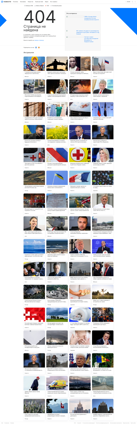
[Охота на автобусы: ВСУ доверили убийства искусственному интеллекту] (57, 272)
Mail (2, 423)
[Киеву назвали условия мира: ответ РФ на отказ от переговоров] (102, 204)
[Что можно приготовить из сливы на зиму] (102, 181)
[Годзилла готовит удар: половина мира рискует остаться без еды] (34, 250)
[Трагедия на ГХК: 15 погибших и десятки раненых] (34, 158)
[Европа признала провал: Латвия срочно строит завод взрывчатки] (80, 204)
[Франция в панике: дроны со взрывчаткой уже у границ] (80, 181)
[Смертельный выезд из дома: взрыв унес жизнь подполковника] (57, 386)
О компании (6, 423)
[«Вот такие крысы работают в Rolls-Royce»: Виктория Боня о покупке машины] (34, 227)
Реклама (12, 423)
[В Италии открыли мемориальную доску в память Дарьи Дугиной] (57, 204)
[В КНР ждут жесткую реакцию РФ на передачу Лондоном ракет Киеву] (57, 227)
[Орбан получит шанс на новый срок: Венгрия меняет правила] (102, 250)
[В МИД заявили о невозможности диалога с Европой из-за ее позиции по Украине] (102, 409)
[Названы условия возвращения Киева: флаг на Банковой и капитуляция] (57, 181)
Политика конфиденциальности (102, 423)
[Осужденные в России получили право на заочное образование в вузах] (34, 113)
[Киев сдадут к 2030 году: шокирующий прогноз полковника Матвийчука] (80, 386)
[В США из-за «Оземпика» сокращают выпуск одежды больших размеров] (57, 113)
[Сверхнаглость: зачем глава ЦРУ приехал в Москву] (102, 113)
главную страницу (39, 40)
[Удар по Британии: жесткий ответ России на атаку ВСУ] (102, 67)
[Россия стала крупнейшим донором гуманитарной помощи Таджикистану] (57, 158)
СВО (48, 5)
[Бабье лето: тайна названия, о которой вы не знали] (102, 295)
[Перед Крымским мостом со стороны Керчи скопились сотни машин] (102, 386)
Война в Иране (40, 5)
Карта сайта (133, 423)
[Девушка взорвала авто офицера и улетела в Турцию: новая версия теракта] (80, 158)
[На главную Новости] (7, 1)
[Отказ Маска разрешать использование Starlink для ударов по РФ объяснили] (102, 341)
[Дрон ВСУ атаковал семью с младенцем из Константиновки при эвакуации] (57, 364)
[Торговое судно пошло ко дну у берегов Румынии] (57, 250)
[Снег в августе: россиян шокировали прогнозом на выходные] (34, 409)
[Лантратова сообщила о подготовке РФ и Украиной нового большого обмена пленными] (102, 135)
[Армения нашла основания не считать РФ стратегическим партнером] (80, 135)
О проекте (79, 423)
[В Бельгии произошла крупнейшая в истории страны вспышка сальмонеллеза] (80, 295)
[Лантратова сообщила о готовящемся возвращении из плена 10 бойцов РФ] (34, 364)
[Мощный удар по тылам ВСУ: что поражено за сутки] (34, 204)
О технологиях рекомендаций (89, 423)
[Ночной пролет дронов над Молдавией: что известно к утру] (102, 364)
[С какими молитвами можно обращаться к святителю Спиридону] (34, 67)
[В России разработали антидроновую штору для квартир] (34, 341)
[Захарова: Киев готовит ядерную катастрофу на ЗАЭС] (102, 158)
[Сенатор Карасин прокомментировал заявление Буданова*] (80, 227)
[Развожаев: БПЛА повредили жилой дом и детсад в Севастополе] (102, 318)
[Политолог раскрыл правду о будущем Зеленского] (34, 135)
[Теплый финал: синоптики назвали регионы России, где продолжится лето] (34, 181)
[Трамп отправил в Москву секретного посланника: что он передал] (80, 250)
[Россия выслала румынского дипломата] (80, 409)
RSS (75, 423)
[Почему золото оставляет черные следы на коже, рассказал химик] (80, 341)
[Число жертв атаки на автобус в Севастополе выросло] (80, 113)
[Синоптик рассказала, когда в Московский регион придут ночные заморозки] (34, 295)
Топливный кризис (57, 5)
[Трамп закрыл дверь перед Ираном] (34, 386)
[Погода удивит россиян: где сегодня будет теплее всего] (57, 318)
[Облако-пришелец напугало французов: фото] (57, 341)
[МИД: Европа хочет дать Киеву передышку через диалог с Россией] (80, 272)
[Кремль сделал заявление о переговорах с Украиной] (102, 90)
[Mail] (2, 1)
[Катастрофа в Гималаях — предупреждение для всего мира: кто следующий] (57, 295)
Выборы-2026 (29, 5)
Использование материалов (116, 423)
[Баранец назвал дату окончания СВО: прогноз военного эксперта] (57, 67)
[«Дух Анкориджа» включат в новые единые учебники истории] (102, 272)
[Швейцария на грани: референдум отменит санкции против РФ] (57, 409)
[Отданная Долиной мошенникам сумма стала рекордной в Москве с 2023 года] (57, 90)
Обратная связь (126, 423)
